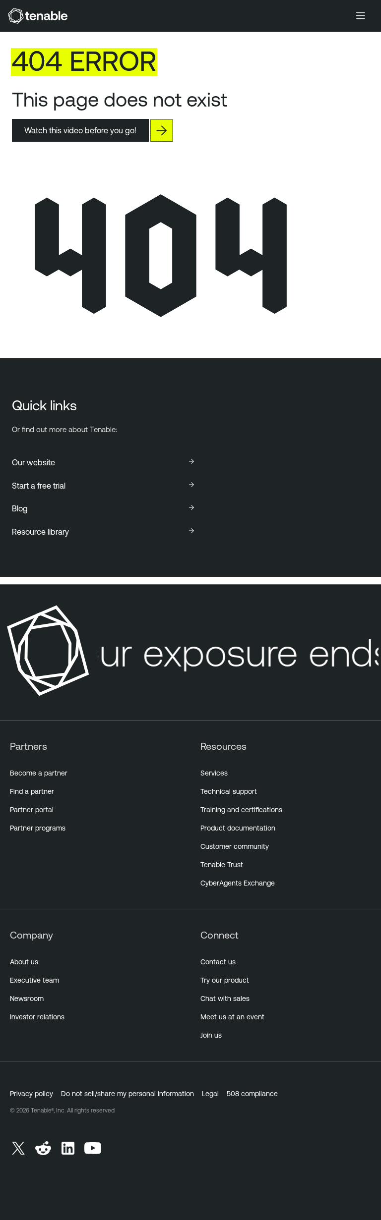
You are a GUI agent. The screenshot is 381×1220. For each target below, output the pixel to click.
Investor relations (37, 1017)
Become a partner (38, 773)
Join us (211, 1035)
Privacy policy (31, 1094)
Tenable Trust (221, 865)
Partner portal (32, 810)
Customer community (234, 846)
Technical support (228, 791)
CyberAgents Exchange (237, 883)
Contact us (218, 962)
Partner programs (37, 828)
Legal (210, 1094)
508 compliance (252, 1094)
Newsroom (27, 998)
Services (214, 773)
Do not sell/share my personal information (127, 1094)
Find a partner (32, 791)
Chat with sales (225, 998)
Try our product (224, 980)
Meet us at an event (232, 1017)
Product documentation (237, 828)
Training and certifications (241, 810)
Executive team (34, 980)
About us (24, 962)
